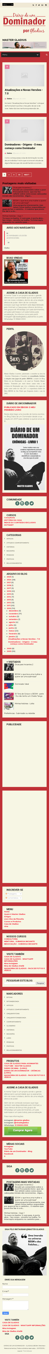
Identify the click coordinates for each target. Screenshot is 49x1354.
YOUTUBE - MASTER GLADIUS (17, 1066)
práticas (10, 559)
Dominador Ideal (22, 684)
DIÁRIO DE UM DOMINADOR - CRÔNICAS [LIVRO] (22, 1072)
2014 (9, 597)
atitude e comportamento (18, 543)
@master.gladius (21, 1120)
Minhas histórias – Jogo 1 (12, 216)
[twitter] (39, 5)
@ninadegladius (21, 1123)
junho (12, 628)
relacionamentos (14, 563)
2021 (9, 582)
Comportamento (14, 1022)
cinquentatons (13, 1013)
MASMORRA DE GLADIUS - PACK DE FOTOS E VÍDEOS (24, 969)
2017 (9, 588)
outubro (13, 616)
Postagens (12, 894)
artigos (10, 539)
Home (7, 912)
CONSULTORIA (11, 939)
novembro (14, 614)
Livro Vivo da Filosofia (14, 919)
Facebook (8, 1154)
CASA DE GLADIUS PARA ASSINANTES (21, 1063)
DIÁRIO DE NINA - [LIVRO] (15, 1068)
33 (19, 175)
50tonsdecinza (13, 1001)
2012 (9, 603)
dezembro (14, 611)
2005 (9, 651)
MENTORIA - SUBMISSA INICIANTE (19, 941)
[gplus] (43, 5)
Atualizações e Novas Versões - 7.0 (24, 639)
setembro (13, 619)
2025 (9, 577)
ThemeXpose (27, 1351)
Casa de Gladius (11, 924)
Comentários (12, 898)
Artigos (7, 917)
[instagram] (46, 5)
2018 (9, 585)
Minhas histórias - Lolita (24, 703)
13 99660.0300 (21, 1125)
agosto (12, 622)
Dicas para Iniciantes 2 (22, 188)
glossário (11, 1026)
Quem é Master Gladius (14, 914)
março (12, 631)
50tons (9, 997)
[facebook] (36, 5)
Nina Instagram (11, 963)
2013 (9, 600)
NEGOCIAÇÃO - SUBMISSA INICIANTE (20, 944)
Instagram (8, 1146)
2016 (9, 591)
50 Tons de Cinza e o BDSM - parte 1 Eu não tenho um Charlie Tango (29, 695)
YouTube (8, 1149)
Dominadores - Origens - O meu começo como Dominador (22, 643)
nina (6, 926)
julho (11, 625)
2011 (9, 605)
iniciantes (11, 551)
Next (26, 175)
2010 (9, 608)
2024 (9, 580)
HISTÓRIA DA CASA (13, 520)
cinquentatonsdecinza (16, 1018)
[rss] (33, 5)
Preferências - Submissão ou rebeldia (19, 713)
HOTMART (9, 525)
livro (9, 1038)
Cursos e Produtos (12, 921)
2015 (9, 594)
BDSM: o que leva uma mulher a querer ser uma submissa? (28, 675)
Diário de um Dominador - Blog (18, 1151)
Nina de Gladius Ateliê (14, 966)
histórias (10, 547)
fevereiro (13, 634)
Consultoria (9, 518)
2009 (9, 648)
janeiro (12, 636)
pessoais (10, 555)
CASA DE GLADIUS (12, 957)
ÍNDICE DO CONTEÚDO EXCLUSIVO (20, 523)
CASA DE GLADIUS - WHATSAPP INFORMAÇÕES (18, 960)
